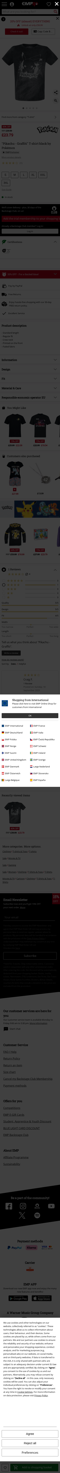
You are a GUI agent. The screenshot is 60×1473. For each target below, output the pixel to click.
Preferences (30, 1453)
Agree (30, 1434)
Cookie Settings (25, 1391)
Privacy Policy (41, 1395)
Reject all (30, 1443)
